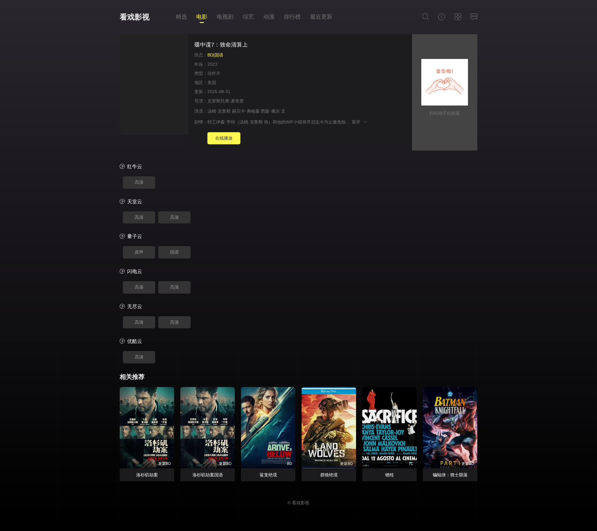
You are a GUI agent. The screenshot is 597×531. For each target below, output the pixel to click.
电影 (201, 17)
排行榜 (292, 17)
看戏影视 (135, 17)
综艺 (248, 17)
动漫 (269, 17)
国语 (174, 252)
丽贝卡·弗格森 (246, 111)
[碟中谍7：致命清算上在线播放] (154, 85)
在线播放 (224, 138)
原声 (139, 252)
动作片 (213, 73)
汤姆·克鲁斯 (219, 111)
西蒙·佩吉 (270, 111)
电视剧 (225, 17)
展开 (357, 121)
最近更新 (321, 17)
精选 (181, 17)
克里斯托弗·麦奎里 (225, 100)
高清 (139, 182)
